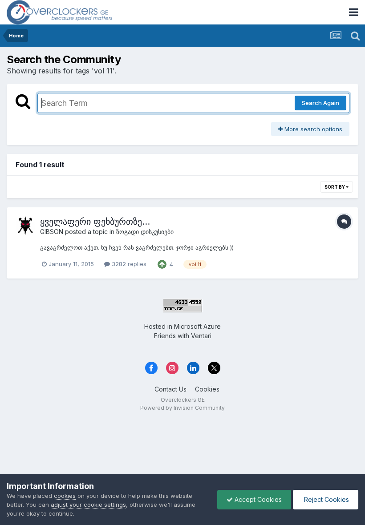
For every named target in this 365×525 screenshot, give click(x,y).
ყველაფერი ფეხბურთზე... (95, 221)
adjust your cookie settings (88, 504)
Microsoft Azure (197, 326)
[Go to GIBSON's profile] (25, 226)
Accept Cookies (257, 499)
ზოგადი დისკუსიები (145, 231)
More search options (312, 129)
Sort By (335, 187)
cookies (65, 495)
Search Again (320, 102)
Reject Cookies (325, 499)
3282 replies (128, 263)
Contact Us (170, 389)
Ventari (201, 335)
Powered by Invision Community (182, 407)
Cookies (207, 389)
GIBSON (51, 231)
